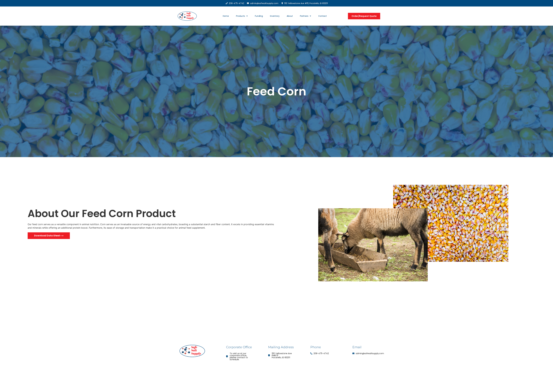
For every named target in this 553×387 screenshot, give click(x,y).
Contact (322, 16)
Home (226, 16)
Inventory (275, 16)
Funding (259, 16)
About (290, 16)
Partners (304, 16)
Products (240, 16)
